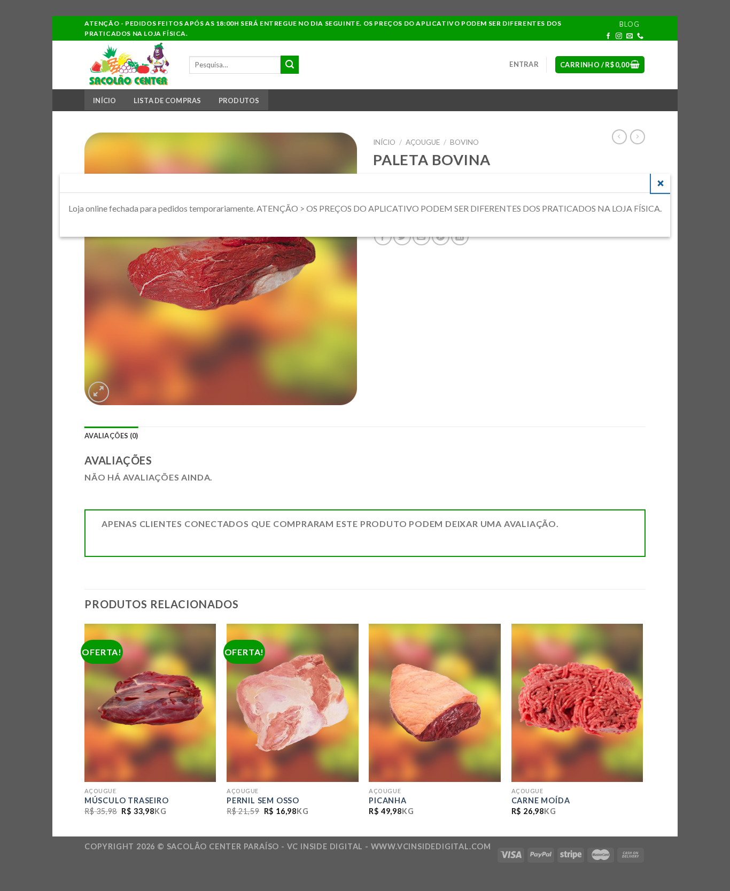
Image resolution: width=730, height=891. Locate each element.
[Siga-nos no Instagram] (619, 36)
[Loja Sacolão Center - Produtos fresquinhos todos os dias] (128, 64)
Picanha (388, 800)
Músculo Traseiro (126, 800)
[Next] (642, 729)
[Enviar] (290, 65)
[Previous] (85, 729)
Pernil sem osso (263, 800)
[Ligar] (640, 36)
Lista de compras (167, 100)
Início (105, 100)
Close (660, 183)
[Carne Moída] (577, 703)
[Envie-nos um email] (629, 36)
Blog (629, 24)
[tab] (111, 436)
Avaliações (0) (111, 435)
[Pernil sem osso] (293, 703)
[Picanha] (435, 703)
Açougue (423, 142)
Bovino (464, 142)
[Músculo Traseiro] (150, 703)
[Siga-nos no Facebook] (608, 36)
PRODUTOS (239, 100)
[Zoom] (98, 392)
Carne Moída (540, 800)
